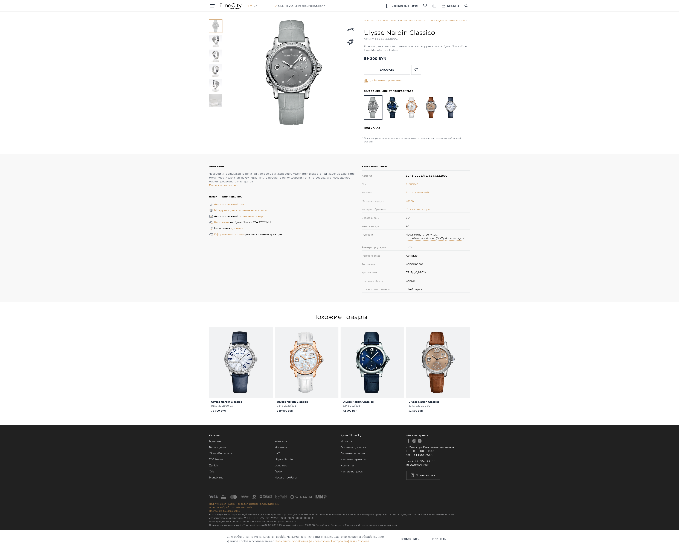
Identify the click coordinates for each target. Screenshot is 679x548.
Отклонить (410, 539)
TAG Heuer (216, 459)
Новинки (281, 447)
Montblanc (216, 477)
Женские (412, 184)
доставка (237, 228)
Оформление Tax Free (229, 234)
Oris (211, 471)
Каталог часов (387, 20)
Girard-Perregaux (220, 453)
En (255, 5)
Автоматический (417, 192)
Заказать (387, 69)
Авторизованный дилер (230, 204)
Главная (369, 20)
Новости (346, 441)
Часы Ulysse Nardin (412, 20)
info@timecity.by (417, 464)
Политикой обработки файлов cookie (302, 541)
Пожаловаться (426, 475)
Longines (281, 465)
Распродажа (217, 447)
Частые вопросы (352, 471)
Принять (439, 539)
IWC (278, 453)
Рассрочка (222, 222)
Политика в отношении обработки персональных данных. (244, 503)
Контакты (347, 465)
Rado (278, 471)
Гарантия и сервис (353, 453)
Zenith (213, 465)
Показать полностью (223, 185)
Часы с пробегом (286, 477)
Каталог (214, 435)
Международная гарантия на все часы (240, 210)
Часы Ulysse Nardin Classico (447, 20)
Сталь (410, 201)
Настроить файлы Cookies (350, 541)
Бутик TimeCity (351, 435)
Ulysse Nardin (284, 459)
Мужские (215, 441)
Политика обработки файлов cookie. (231, 507)
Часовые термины (353, 459)
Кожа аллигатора (418, 209)
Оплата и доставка (353, 447)
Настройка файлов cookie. (224, 510)
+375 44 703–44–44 (421, 460)
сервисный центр (251, 216)
